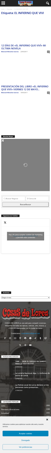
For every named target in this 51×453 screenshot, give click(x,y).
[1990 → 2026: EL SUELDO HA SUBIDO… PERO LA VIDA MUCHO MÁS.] (7, 364)
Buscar (25, 204)
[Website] (25, 345)
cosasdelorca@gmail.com (30, 333)
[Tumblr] (41, 338)
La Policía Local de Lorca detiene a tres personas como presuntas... (32, 386)
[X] (20, 345)
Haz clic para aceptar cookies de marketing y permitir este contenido (25, 236)
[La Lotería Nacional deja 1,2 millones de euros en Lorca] (7, 376)
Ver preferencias (25, 447)
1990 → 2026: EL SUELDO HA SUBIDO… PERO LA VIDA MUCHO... (31, 362)
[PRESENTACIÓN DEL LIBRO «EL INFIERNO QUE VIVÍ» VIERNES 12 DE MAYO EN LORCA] (25, 71)
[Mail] (15, 338)
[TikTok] (35, 338)
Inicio (2, 9)
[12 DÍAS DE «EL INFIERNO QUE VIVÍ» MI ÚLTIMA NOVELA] (25, 30)
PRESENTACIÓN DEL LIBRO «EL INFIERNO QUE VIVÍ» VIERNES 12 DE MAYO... (24, 88)
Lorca (3, 406)
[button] (47, 419)
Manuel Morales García (10, 52)
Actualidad (5, 413)
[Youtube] (30, 345)
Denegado (25, 440)
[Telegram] (30, 338)
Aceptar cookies (25, 433)
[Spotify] (25, 338)
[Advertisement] (19, 114)
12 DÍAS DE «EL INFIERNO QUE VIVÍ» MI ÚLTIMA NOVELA (23, 47)
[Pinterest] (20, 338)
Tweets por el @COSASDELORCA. (25, 236)
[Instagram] (10, 338)
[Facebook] (5, 338)
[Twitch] (46, 338)
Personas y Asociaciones (10, 409)
